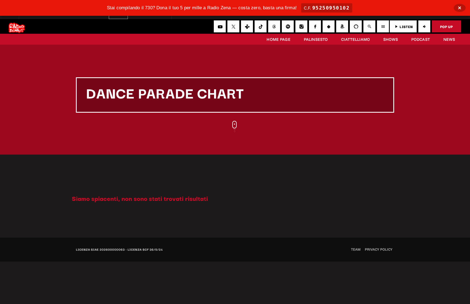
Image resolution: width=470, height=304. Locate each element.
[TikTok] (261, 26)
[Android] (329, 26)
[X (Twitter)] (233, 26)
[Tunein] (247, 26)
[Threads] (274, 26)
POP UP (446, 26)
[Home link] (16, 26)
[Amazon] (342, 26)
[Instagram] (301, 26)
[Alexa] (356, 26)
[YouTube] (220, 26)
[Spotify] (288, 26)
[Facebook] (315, 26)
